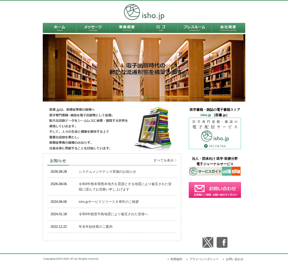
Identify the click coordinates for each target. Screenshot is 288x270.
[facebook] (222, 242)
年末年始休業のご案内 (95, 226)
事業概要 (127, 28)
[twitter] (207, 242)
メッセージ (93, 28)
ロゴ (161, 28)
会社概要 (228, 28)
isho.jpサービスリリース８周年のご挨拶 (109, 202)
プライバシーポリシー (204, 259)
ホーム (59, 28)
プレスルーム (195, 28)
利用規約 (176, 259)
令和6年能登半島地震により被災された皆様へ (113, 214)
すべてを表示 (163, 160)
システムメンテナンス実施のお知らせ (107, 171)
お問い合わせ (234, 259)
